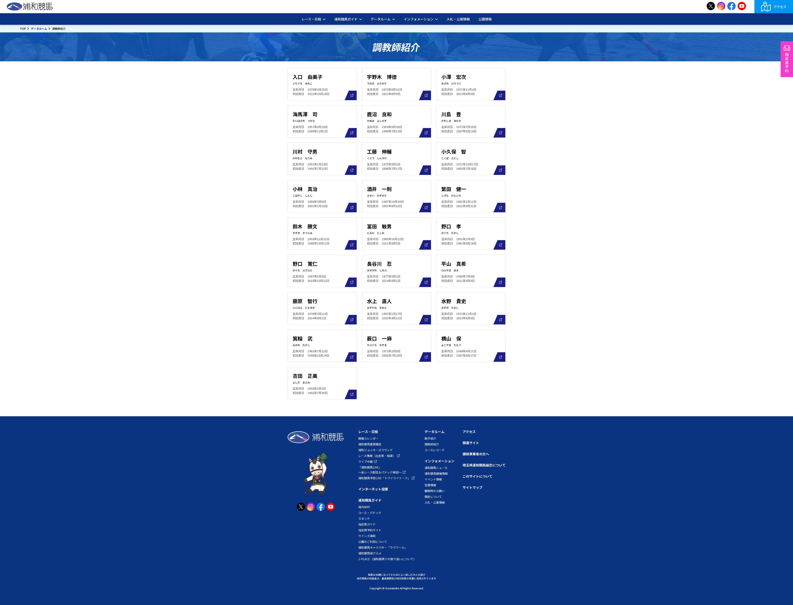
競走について (433, 497)
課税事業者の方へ (476, 453)
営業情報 (430, 485)
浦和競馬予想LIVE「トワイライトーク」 (384, 478)
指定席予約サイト (369, 530)
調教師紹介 (432, 444)
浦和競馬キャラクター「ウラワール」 (382, 547)
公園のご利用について (372, 542)
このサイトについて (477, 476)
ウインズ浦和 (367, 536)
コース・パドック (369, 513)
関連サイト (471, 442)
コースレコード (435, 450)
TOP (23, 29)
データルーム (39, 29)
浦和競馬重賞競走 (369, 444)
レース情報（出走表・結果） (377, 456)
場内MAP (364, 507)
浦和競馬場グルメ (369, 553)
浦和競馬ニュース (436, 468)
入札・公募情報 (458, 19)
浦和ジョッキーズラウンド (375, 450)
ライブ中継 (365, 461)
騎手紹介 (430, 438)
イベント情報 (433, 479)
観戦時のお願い (435, 491)
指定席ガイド (367, 524)
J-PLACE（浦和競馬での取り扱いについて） (387, 559)
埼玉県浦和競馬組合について (484, 465)
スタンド (364, 518)
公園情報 (485, 19)
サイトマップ (472, 487)
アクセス (779, 6)
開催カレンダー (368, 438)
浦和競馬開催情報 (436, 473)
